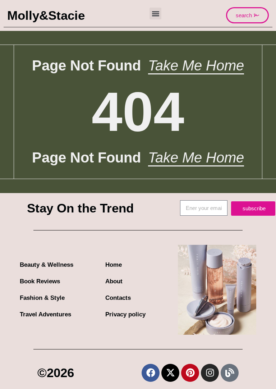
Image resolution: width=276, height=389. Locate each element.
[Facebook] (151, 373)
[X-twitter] (170, 373)
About (114, 281)
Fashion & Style (42, 297)
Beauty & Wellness (46, 264)
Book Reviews (40, 281)
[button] (155, 13)
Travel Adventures (45, 314)
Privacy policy (125, 314)
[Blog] (230, 373)
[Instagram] (210, 373)
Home (113, 264)
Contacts (118, 297)
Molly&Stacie (46, 15)
